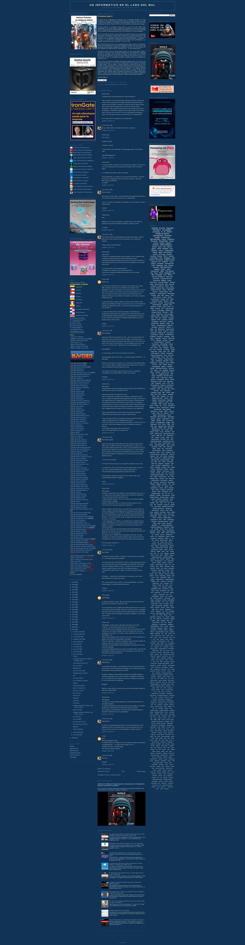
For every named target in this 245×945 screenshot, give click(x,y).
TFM (162, 622)
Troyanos (168, 342)
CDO (152, 383)
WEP (161, 661)
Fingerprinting (169, 250)
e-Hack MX (78, 303)
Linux (106, 84)
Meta (155, 461)
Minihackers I (80, 370)
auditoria (159, 665)
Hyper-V (162, 609)
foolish (167, 437)
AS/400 (162, 678)
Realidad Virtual (154, 478)
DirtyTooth (154, 428)
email (167, 510)
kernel (168, 445)
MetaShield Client (164, 545)
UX (158, 553)
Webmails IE (158, 753)
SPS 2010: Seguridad (81, 565)
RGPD (151, 736)
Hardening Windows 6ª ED (82, 555)
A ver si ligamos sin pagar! (80, 680)
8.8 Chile (78, 290)
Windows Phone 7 (165, 755)
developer (167, 336)
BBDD (172, 558)
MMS (159, 719)
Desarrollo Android (81, 529)
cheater (166, 626)
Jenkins (151, 714)
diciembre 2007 (77, 631)
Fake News (154, 351)
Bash (152, 560)
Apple (160, 252)
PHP (159, 319)
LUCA (153, 265)
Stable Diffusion (168, 517)
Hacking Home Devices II (83, 374)
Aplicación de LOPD (80, 569)
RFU (173, 734)
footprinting (159, 375)
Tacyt (160, 347)
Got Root (78, 492)
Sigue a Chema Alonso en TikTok (82, 157)
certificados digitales (159, 445)
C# (172, 577)
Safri (171, 740)
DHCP (171, 603)
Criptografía (167, 273)
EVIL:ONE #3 (80, 428)
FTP (167, 475)
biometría (159, 349)
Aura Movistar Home (165, 684)
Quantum (160, 336)
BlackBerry (154, 525)
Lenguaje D (164, 715)
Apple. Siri (165, 682)
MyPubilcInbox (154, 549)
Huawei (165, 706)
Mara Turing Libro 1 (81, 421)
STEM (156, 740)
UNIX (155, 553)
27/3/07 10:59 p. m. (108, 731)
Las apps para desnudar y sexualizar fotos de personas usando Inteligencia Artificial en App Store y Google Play (126, 834)
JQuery (166, 712)
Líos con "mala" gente (79, 670)
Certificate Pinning (164, 501)
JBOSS (152, 611)
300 (74, 675)
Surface (152, 659)
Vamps (159, 572)
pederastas (158, 672)
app (152, 437)
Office (156, 347)
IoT (173, 306)
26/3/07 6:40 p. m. (108, 693)
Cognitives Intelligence (156, 527)
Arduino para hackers (82, 340)
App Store (156, 482)
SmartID (172, 504)
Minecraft (153, 723)
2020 (73, 597)
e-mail (171, 262)
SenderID (159, 504)
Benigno (75, 683)
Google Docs (153, 702)
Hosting (159, 585)
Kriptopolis (76, 698)
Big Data (78, 389)
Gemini (154, 310)
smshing (164, 600)
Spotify (161, 411)
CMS (159, 491)
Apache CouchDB (162, 680)
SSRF (167, 551)
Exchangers (171, 695)
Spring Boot (79, 453)
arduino (159, 418)
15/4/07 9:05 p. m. (108, 751)
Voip (172, 383)
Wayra (172, 331)
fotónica (162, 596)
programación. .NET (155, 783)
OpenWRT (154, 732)
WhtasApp (165, 753)
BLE (168, 439)
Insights (166, 708)
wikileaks (170, 394)
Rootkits (158, 495)
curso (157, 377)
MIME (155, 719)
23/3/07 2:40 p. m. (108, 230)
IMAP (158, 643)
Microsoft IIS (165, 588)
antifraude (172, 553)
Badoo (172, 684)
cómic (164, 383)
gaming (165, 340)
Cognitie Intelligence (169, 579)
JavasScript (171, 712)
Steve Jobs (154, 463)
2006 (73, 738)
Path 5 (164, 424)
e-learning (160, 629)
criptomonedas (163, 291)
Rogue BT (158, 656)
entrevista (158, 465)
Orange (171, 588)
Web (167, 751)
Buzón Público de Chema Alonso (82, 152)
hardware (160, 286)
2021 (73, 594)
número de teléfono (158, 598)
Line (161, 646)
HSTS (159, 516)
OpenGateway (156, 430)
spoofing (170, 321)
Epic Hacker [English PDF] (83, 512)
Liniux (155, 717)
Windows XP (161, 333)
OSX (154, 615)
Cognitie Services (169, 689)
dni (170, 594)
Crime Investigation (81, 481)
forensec (173, 766)
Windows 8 (161, 329)
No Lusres (168, 727)
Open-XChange (158, 730)
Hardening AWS (80, 395)
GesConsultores (161, 700)
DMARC (159, 562)
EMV (158, 581)
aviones (155, 594)
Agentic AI (162, 402)
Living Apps (160, 310)
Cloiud (162, 689)
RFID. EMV (167, 734)
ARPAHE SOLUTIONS (81, 315)
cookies (162, 510)
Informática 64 (162, 415)
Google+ (152, 564)
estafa (170, 762)
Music (172, 502)
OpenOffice (171, 417)
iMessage (153, 521)
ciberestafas (163, 344)
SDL (170, 656)
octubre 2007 (77, 636)
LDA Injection (172, 714)
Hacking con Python (81, 507)
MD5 (152, 719)
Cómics (153, 263)
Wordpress (155, 321)
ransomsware (167, 598)
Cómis (159, 691)
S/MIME (158, 551)
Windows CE (166, 661)
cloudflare (155, 327)
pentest (154, 247)
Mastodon (152, 495)
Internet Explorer (163, 282)
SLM (166, 478)
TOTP (153, 377)
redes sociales (168, 314)
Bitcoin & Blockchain (81, 484)
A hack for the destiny (82, 477)
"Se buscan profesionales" (109, 459)
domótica (159, 499)
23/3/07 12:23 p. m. (108, 130)
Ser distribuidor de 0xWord (77, 318)
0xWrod (168, 676)
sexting (173, 445)
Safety (166, 740)
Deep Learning (159, 284)
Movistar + (166, 312)
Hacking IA (79, 365)
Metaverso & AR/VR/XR (82, 387)
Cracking (171, 318)
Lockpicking (165, 646)
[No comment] (77, 693)
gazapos (159, 770)
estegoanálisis (166, 465)
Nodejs (172, 566)
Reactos (168, 616)
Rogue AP (153, 551)
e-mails (153, 413)
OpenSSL (164, 484)
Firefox (159, 306)
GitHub (156, 405)
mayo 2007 (76, 649)
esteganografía (156, 366)
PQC (163, 448)
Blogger (168, 422)
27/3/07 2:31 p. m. (108, 714)
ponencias (161, 781)
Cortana (154, 562)
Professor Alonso (76, 324)
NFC (165, 428)
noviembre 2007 (78, 634)
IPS (166, 643)
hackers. (164, 770)
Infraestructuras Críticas (82, 488)
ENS (173, 422)
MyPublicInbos (154, 725)
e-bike (170, 628)
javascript (153, 333)
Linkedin (154, 400)
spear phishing (155, 439)
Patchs (157, 568)
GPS (156, 318)
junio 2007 (76, 646)
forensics (154, 402)
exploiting (165, 304)
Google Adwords (170, 700)
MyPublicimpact (74, 750)
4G (153, 501)
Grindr (166, 702)
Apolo (163, 635)
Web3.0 (164, 572)
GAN (164, 446)
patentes (156, 512)
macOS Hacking (80, 483)
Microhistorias (80, 535)
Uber (165, 622)
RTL (163, 616)
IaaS (152, 644)
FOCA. (156, 697)
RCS (161, 654)
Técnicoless (155, 344)
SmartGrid (152, 743)
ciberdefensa (169, 534)
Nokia (168, 650)
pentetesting (154, 781)
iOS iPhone (154, 773)
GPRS (172, 316)
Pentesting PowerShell (82, 503)
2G (170, 538)
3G (161, 413)
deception (161, 573)
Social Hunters (80, 406)
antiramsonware (153, 758)
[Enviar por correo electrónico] (98, 80)
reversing (163, 389)
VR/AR (168, 392)
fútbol (171, 510)
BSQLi (158, 452)
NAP (161, 650)
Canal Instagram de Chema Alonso (82, 192)
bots (171, 357)
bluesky (165, 758)
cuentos (162, 437)
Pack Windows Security (77, 331)
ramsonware (170, 783)
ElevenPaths (163, 241)
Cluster (78, 501)
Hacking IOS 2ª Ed (81, 522)
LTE (163, 611)
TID (152, 370)
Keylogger (156, 646)
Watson (163, 751)
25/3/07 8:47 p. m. (108, 433)
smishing (153, 786)
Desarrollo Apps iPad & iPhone (84, 544)
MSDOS (152, 484)
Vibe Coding (157, 506)
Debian (153, 420)
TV (162, 486)
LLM (164, 247)
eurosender (161, 764)
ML (160, 405)
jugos (164, 775)
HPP (171, 583)
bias (155, 426)
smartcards (157, 633)
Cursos (155, 243)
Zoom (156, 573)
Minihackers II (80, 369)
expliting (158, 766)
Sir (173, 740)
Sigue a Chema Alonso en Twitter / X (83, 169)
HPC (152, 704)
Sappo (163, 531)
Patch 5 (165, 732)
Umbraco (164, 749)
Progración (153, 734)
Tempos (159, 256)
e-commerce (169, 420)
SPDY (165, 738)
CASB (153, 687)
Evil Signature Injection (163, 695)
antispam (171, 411)
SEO (158, 389)
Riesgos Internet (80, 462)
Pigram (165, 568)
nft (156, 374)
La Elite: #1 (80, 436)
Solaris (172, 743)
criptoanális (156, 760)
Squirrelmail (169, 658)
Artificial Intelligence (166, 245)
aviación (172, 592)
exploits (154, 346)
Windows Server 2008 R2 (163, 663)
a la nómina (113, 63)
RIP (155, 736)
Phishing (153, 286)
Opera (164, 461)
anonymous (169, 508)
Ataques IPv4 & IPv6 (82, 346)
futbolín (154, 770)
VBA (168, 749)
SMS (171, 312)
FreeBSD (155, 699)
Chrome (171, 340)
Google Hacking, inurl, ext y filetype (119, 910)
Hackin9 (154, 585)
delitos (167, 536)
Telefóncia (159, 747)
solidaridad (165, 674)
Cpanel (160, 603)
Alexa (161, 390)
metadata (164, 319)
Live (160, 587)
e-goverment (164, 377)
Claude (173, 349)
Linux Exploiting (80, 520)
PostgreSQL (171, 568)
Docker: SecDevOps (81, 468)
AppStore (168, 558)
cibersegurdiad (171, 665)
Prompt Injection (159, 342)
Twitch (154, 661)
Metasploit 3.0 (77, 668)
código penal (158, 667)
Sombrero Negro (80, 410)
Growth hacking (159, 564)
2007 (73, 629)
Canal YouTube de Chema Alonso (82, 189)
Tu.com (165, 405)
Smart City (166, 504)
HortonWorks (153, 643)
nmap (151, 512)
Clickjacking (165, 491)
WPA (152, 592)
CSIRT (157, 687)
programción (164, 783)
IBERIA (169, 706)
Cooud (154, 691)
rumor (160, 785)
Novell (161, 529)
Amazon (164, 338)
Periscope (170, 732)
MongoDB (167, 566)
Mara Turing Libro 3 (81, 417)
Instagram (157, 372)
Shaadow (172, 618)
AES (158, 558)
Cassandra (170, 687)
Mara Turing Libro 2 (81, 419)
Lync (173, 717)
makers (171, 377)
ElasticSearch (170, 693)
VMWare (170, 622)
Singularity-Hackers (75, 753)
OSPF (152, 729)
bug (151, 273)
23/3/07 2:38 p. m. (108, 210)
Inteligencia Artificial (162, 233)
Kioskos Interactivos (168, 544)
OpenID (165, 730)
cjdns (152, 667)
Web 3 (170, 751)
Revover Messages (165, 736)
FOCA (165, 256)
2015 (73, 609)
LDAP (160, 351)
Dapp (152, 605)
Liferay (169, 715)
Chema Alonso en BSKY (80, 175)
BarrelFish (152, 685)
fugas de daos (169, 768)
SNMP (163, 551)
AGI (172, 676)
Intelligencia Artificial (158, 712)
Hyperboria (167, 609)
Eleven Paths (168, 252)
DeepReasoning (155, 493)
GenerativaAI (154, 700)
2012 (73, 617)
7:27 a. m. (122, 82)
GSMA (155, 476)
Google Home (164, 454)
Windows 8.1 (157, 458)
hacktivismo (170, 385)
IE (172, 609)
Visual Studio (165, 471)
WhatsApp (159, 265)
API (169, 389)
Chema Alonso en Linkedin (80, 180)
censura (162, 534)
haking (172, 669)
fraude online (170, 329)
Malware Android (80, 498)
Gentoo (172, 607)
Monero (162, 566)
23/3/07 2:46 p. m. (108, 247)
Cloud (160, 331)
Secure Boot (166, 618)
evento (164, 450)
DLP (171, 501)
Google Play (154, 323)
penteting (172, 631)
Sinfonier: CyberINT (81, 496)
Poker (170, 615)
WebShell (152, 753)
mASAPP (166, 555)
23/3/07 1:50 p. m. (108, 185)
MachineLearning (154, 648)
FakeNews (170, 366)
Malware (168, 243)
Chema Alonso (106, 125)
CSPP (151, 433)
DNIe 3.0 (164, 562)
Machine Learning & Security (84, 456)
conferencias (165, 237)
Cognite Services (160, 579)
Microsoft (156, 267)
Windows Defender (155, 755)
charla (153, 375)
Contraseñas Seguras (79, 685)
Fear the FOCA (76, 322)
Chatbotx (158, 689)
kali (156, 329)
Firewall (152, 368)
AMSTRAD (167, 431)
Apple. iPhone (171, 682)
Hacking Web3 (80, 393)
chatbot (165, 364)
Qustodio (157, 654)
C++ (173, 685)
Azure (167, 362)
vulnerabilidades (160, 422)
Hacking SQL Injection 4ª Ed (84, 548)
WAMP (153, 751)
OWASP (166, 469)
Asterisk (168, 635)
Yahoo (158, 407)
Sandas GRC (161, 570)
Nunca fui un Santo (78, 690)
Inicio (123, 771)
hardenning (153, 771)
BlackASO (157, 601)
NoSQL (166, 549)
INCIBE (162, 643)
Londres (164, 717)
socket (158, 786)
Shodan (164, 318)
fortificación (159, 314)
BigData (163, 280)
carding (157, 534)
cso (156, 536)
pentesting (156, 232)
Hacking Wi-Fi (80, 427)
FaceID (170, 542)
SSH (172, 424)
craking (151, 760)
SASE (152, 738)
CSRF (160, 446)
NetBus (163, 727)
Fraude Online (79, 557)
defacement (161, 536)
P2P (171, 402)
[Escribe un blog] (100, 80)
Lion (169, 502)
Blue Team (171, 426)
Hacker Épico (79, 537)
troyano (166, 398)
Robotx (172, 736)
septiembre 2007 (78, 639)
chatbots (157, 437)
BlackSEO (167, 390)
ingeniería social (162, 426)
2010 (73, 622)
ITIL (156, 708)
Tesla (151, 553)
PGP (159, 424)
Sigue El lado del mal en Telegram (82, 155)
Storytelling (79, 397)
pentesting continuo (163, 521)
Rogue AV (153, 656)
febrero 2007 (77, 732)
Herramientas (170, 288)
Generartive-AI (168, 699)
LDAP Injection (156, 357)
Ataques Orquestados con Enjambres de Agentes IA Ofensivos (126, 920)
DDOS (152, 467)
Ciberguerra (79, 378)
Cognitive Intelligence (158, 276)
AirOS (172, 678)
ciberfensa (164, 665)
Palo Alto (165, 615)
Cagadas (152, 579)
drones (157, 431)
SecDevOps (170, 461)
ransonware (159, 674)
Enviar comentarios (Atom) (113, 775)
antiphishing (170, 435)
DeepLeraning (155, 693)
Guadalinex (171, 702)
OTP (152, 443)
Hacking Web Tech (81, 494)
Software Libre (114, 84)
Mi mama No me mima (79, 721)
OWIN (159, 729)
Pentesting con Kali (82, 338)
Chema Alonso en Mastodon (81, 172)
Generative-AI (169, 263)
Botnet (167, 379)
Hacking (154, 228)
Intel (169, 476)
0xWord (72, 746)
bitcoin (164, 290)
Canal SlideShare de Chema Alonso (83, 186)
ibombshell (165, 499)
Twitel (160, 404)
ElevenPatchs (153, 695)
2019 (73, 599)
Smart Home (168, 448)
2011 (73, 619)
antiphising (170, 624)
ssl (156, 359)
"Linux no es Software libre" (109, 345)
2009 (73, 624)
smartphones (158, 600)
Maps (157, 566)
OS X (159, 461)
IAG (170, 564)
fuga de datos (169, 308)
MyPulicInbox (153, 727)
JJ (102, 736)
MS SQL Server (168, 375)
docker (171, 344)
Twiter (168, 747)
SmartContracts (161, 325)
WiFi (166, 284)
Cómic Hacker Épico (81, 505)
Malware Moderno (81, 413)
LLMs (161, 258)
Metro (172, 721)
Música (170, 275)
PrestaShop (153, 570)
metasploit (159, 275)
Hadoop (165, 516)
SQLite (165, 456)
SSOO (158, 658)
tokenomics (153, 303)
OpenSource (154, 411)
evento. (166, 764)
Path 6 (152, 590)
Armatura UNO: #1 (82, 445)
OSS (156, 729)
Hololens (152, 706)
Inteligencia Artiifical (169, 644)
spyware (171, 480)
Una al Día (78, 561)
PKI (169, 484)
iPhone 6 (152, 631)
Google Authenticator (156, 441)
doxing (152, 431)
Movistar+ (171, 368)
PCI (157, 615)
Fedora (167, 607)
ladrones (152, 575)
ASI (166, 678)
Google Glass (155, 583)
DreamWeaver (162, 693)
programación (162, 293)
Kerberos (152, 566)
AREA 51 (78, 306)
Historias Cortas (80, 391)
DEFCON (168, 452)
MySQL (171, 319)
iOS (159, 262)
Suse (172, 620)
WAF (171, 486)
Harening (171, 704)
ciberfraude (153, 628)
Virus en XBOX (77, 719)
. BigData (159, 676)
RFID (172, 476)
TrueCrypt (154, 572)
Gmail (169, 306)
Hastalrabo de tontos (168, 441)
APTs (173, 575)
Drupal (172, 527)
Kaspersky (158, 611)
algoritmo (167, 463)
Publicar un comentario (104, 768)
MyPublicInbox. (162, 725)
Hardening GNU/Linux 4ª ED (83, 526)
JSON (166, 585)
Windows (154, 250)
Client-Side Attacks (81, 475)
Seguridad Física (157, 301)
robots (152, 359)
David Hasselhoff (164, 460)
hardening (155, 245)
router (173, 598)
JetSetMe (157, 714)
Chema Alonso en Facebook (81, 177)
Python (163, 269)
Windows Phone (164, 497)
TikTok (167, 430)
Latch (160, 247)
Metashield (153, 417)
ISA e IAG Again (77, 710)
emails (166, 762)
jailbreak (153, 319)
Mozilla (170, 547)
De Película (76, 703)
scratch (171, 521)
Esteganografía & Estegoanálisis (85, 516)
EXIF (154, 639)
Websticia (160, 463)
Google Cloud (158, 433)
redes (168, 269)
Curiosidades (166, 230)
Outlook (171, 469)
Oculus (163, 729)
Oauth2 (153, 435)
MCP (166, 611)
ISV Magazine (171, 643)
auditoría (157, 269)
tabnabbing (170, 786)
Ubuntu (168, 327)
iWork (161, 555)
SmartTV (166, 331)
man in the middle (160, 631)
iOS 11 (168, 771)
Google (157, 237)
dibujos (170, 364)
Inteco (170, 708)
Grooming (154, 544)
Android (155, 252)
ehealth (158, 473)
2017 (73, 604)
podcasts (153, 306)
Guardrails (166, 583)
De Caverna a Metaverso (83, 400)
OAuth (158, 448)
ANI (155, 678)
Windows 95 (157, 592)
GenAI (159, 248)
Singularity (163, 620)
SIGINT (161, 738)
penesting (171, 777)
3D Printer (163, 439)
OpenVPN (152, 568)
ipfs (173, 671)
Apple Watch (163, 577)
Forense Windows (80, 570)
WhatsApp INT (80, 399)
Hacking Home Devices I (83, 382)
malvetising (169, 775)
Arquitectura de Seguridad (83, 380)
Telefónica (170, 239)
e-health (152, 473)
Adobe (157, 489)
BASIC (159, 523)
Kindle (166, 714)
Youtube (153, 295)
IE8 (163, 585)
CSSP (165, 687)
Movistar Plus (165, 372)
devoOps (171, 667)
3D (171, 465)
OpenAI (162, 323)
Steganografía (170, 531)
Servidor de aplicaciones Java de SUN (133, 54)
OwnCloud (160, 732)
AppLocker (152, 682)
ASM (156, 501)
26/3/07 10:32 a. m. (108, 618)
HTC (155, 704)
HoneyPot (160, 544)
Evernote (162, 639)
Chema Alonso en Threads (80, 163)
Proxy (163, 357)
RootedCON (163, 590)
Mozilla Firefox (162, 400)
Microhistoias (171, 648)
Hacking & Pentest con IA (83, 372)
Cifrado (152, 288)
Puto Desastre (77, 716)
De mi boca (168, 691)
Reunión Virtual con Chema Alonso (82, 150)
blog (171, 301)
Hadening (166, 704)
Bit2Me (172, 362)
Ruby (168, 424)
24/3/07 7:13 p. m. (108, 326)
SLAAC (158, 531)
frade (153, 768)
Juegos (162, 299)
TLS (152, 506)
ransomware (160, 379)
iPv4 (152, 331)
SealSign (152, 471)
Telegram (158, 340)
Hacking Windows (81, 473)
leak (156, 331)
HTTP (152, 340)
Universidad (154, 258)
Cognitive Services (166, 278)
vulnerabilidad (171, 600)
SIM (161, 456)
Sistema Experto (155, 742)
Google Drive (170, 581)
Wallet (167, 532)
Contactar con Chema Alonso (81, 147)
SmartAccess (163, 742)
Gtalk (153, 609)
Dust (155, 394)
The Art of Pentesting (82, 385)
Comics (160, 250)
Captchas (166, 413)
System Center (155, 622)
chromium (171, 626)
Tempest (158, 471)
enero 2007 (76, 734)
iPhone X (169, 671)
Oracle (168, 323)
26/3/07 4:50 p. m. (108, 655)
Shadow (153, 620)
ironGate (160, 775)
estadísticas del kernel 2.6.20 (128, 637)
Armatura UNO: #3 (82, 441)
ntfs (161, 777)
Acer (169, 678)
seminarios (152, 558)
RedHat (162, 478)
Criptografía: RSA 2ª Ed (82, 527)
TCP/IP (173, 495)
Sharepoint (172, 478)
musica (167, 631)
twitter (162, 271)
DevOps (158, 420)
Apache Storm (171, 680)
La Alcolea (76, 700)
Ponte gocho (76, 695)
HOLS (157, 609)
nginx (151, 598)
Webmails (170, 400)
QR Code (171, 549)
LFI (172, 493)
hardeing (170, 770)
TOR (160, 364)
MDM (152, 545)
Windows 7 (153, 293)
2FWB (154, 523)
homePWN (152, 671)
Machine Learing (170, 719)
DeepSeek (158, 383)
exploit (164, 297)
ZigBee (170, 756)
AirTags (170, 633)
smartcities (163, 512)
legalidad (165, 370)
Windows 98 (171, 753)
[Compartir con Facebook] (104, 80)
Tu (150, 661)
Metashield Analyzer (160, 613)
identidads (154, 775)
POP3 (160, 615)
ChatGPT (165, 262)
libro (171, 304)
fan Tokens (166, 349)
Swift (157, 659)
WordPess (159, 756)
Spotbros (158, 745)
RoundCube (165, 656)
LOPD (160, 381)
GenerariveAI (161, 699)
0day (158, 413)
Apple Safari (163, 482)
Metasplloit (167, 721)
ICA (169, 516)
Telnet (164, 747)
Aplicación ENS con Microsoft (84, 550)
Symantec (161, 659)
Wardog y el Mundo (81, 531)
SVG (160, 740)
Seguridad (171, 456)
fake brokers (163, 669)
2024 (73, 587)
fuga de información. (160, 768)
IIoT (173, 706)
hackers (169, 247)
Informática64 (157, 409)
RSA (163, 420)
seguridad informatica (167, 785)
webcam (164, 394)
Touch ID (172, 659)
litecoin (156, 575)
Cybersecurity (165, 407)
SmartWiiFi (158, 743)
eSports (165, 629)
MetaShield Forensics (156, 588)
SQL (172, 590)
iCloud (157, 555)
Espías (152, 607)
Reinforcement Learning (168, 654)
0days (168, 512)
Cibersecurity (170, 560)
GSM (171, 398)
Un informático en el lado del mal (123, 5)
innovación (156, 278)
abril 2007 (76, 651)
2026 (73, 582)
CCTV (163, 601)
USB (151, 426)
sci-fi (172, 437)
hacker (165, 404)
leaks (162, 473)
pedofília (165, 777)
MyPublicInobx (155, 650)
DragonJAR (78, 287)
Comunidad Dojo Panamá (82, 309)
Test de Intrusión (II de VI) (80, 724)
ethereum (163, 385)
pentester (153, 379)
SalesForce (159, 618)
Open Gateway (167, 409)
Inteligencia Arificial (159, 644)
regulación (153, 538)
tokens (167, 295)
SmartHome (169, 353)
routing (152, 600)
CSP (161, 687)
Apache (160, 303)
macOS (154, 387)
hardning (159, 771)
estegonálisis (154, 764)
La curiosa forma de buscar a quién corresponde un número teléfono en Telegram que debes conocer (125, 864)
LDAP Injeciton (153, 715)
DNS (164, 306)
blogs (152, 308)
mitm (165, 275)
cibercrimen (153, 282)
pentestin (171, 555)
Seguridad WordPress (82, 490)
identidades (170, 773)
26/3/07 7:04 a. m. (108, 590)
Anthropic (162, 558)
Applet (169, 577)
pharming (153, 674)
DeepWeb (157, 467)
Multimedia (159, 469)
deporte (153, 499)
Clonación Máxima (78, 729)
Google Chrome (156, 312)
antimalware (164, 316)
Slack (168, 620)
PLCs (151, 504)
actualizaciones (163, 624)
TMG (152, 747)
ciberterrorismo (155, 480)
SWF (163, 740)
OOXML (163, 353)
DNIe (172, 439)
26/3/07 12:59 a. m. (108, 545)
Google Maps (153, 516)
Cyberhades (73, 757)
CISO (173, 431)
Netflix (154, 448)
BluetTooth (168, 685)
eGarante (167, 573)
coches (172, 471)
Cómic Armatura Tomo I (82, 464)
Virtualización (154, 519)
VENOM (172, 749)
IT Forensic (78, 299)
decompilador (165, 667)
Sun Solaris (123, 84)
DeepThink (165, 605)
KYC (152, 646)
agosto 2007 (77, 641)
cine (160, 370)
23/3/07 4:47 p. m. (108, 275)
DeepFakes (171, 293)
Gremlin (156, 529)
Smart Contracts (167, 443)
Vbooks (166, 486)
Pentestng (159, 652)
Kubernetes (79, 408)
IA (164, 232)
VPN (168, 383)
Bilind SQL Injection (160, 685)
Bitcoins (166, 301)
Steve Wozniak (166, 495)
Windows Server (156, 290)
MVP (168, 467)
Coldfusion (153, 581)
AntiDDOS (163, 489)
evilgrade (171, 629)
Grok (161, 583)
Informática (160, 708)
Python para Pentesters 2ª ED (84, 509)
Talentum (166, 347)
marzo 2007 (76, 654)
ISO (153, 708)
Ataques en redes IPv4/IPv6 (83, 546)
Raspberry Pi (79, 430)
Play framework (166, 652)
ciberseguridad (158, 235)
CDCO (154, 542)
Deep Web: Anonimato (82, 499)
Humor (171, 241)
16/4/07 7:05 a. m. (108, 764)
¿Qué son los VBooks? (77, 337)
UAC (154, 349)
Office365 (170, 428)
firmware (167, 766)
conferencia (154, 334)
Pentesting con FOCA (82, 518)
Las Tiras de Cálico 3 (82, 384)
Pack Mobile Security (76, 329)
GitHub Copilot (162, 476)
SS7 (154, 618)
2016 (73, 607)
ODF (171, 374)
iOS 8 (173, 771)
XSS (162, 295)
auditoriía (160, 758)
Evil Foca (155, 364)
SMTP (154, 517)
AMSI (166, 633)
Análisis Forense (80, 471)
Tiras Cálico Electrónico (83, 449)
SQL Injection (169, 271)
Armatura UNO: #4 (82, 440)
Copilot (162, 542)
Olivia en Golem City (83, 376)
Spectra (171, 256)
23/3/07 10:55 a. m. (108, 121)
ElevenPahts (171, 482)
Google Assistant (162, 641)
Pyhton (157, 590)
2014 (73, 612)
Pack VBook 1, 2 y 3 (76, 342)
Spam (156, 273)
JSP (173, 564)
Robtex (172, 616)
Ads (151, 482)
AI (162, 232)
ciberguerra (170, 333)
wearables (153, 676)
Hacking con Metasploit (82, 470)
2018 (73, 602)
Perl (162, 568)
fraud (169, 669)
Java (151, 347)
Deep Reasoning (155, 454)
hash (166, 596)
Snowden (168, 743)
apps (152, 361)
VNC (158, 661)
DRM (171, 637)
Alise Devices (158, 635)
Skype (159, 443)
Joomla (169, 415)
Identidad (165, 248)
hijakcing (164, 771)
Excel (165, 355)
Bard (167, 402)
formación (154, 241)
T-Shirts (75, 656)
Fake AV (163, 607)
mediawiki (153, 777)
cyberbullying (154, 488)
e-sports (161, 488)
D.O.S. (163, 452)
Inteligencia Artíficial (164, 710)
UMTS (162, 532)
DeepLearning (168, 387)
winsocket (166, 788)
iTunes (164, 773)
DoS (162, 493)
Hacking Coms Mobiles (82, 552)
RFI (155, 504)
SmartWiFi (154, 404)
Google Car (163, 581)
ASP (153, 540)
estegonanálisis (155, 596)
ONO (173, 727)
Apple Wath (158, 682)
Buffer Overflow (158, 514)
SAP (151, 618)
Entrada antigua (141, 771)
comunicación (161, 594)
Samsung (159, 517)
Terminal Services (169, 359)
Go (152, 529)
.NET (152, 318)
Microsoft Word (159, 547)
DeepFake (166, 527)
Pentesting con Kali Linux (83, 524)
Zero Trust (165, 592)
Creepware (166, 603)
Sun (164, 435)
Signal (157, 620)
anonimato (161, 362)
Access (153, 577)
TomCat (166, 659)
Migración (75, 726)
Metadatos (167, 258)
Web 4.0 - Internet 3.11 (79, 688)
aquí (126, 497)
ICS (165, 502)
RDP (155, 443)
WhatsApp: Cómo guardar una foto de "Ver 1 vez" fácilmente (126, 843)
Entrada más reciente (103, 771)
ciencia (152, 536)
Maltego (170, 587)
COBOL (155, 637)
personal (154, 262)
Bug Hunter (79, 363)
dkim (171, 430)
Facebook (160, 263)
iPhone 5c (158, 671)
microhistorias (169, 334)
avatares (172, 497)
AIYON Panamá (80, 312)
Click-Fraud (171, 514)
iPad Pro (160, 773)
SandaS (172, 551)
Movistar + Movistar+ (161, 723)
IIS (160, 318)
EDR (166, 542)
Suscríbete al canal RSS (80, 183)
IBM (163, 392)
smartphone (158, 361)
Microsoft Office (162, 417)
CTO (165, 560)
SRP (169, 738)
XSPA (164, 519)
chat (171, 396)
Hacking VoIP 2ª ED (81, 533)
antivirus (153, 418)
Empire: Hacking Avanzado (83, 447)
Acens (157, 577)
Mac (164, 381)
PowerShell (156, 280)
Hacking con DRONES (82, 479)
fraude (169, 280)
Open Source (157, 297)
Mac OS (163, 719)
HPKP (168, 641)
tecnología (154, 446)
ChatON (153, 689)
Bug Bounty (79, 425)
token (164, 351)
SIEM (157, 738)
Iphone (154, 248)
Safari (158, 486)
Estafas (171, 265)
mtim (158, 777)
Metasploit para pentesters (85, 539)
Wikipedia (166, 553)
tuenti (172, 418)
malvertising (162, 575)
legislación (170, 381)
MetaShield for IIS (163, 648)
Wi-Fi (160, 519)
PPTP (173, 516)
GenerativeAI (155, 271)
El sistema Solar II (78, 678)
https (159, 346)
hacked (161, 334)
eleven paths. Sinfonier (158, 762)
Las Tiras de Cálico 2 (82, 404)
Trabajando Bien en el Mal (80, 673)
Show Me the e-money (82, 434)
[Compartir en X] (102, 80)
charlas (162, 243)
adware (156, 370)
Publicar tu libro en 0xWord (77, 282)
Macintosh (164, 587)
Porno (166, 529)
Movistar (171, 284)
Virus (151, 458)
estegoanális (157, 669)
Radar (158, 736)
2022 (73, 592)
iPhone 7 (164, 671)
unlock (157, 788)
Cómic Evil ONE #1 (81, 458)
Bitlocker (171, 540)
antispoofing (170, 519)
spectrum (163, 786)
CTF (158, 542)
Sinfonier (163, 396)
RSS (159, 394)
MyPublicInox (170, 725)
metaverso (165, 346)
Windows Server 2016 (82, 348)
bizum (161, 626)
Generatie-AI (154, 641)
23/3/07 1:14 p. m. (108, 158)
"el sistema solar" (125, 41)
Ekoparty (78, 296)
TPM (155, 747)
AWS (153, 489)
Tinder (158, 532)
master (171, 499)
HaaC (161, 502)
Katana (161, 714)
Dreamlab (78, 293)
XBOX (166, 411)
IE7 (169, 493)
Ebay (157, 639)
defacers (166, 628)
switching (169, 575)
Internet (155, 254)
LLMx (159, 715)
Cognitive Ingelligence (167, 525)
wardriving (160, 538)
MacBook (158, 484)
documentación (155, 385)
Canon (160, 637)
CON (172, 295)
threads (171, 674)
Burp (172, 635)
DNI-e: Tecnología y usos (82, 563)
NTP (173, 613)
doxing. (169, 760)
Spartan (153, 745)
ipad (158, 295)
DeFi (173, 452)
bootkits (152, 555)
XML (168, 572)
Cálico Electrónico (77, 325)
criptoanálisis (165, 418)
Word (172, 663)
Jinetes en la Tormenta (82, 423)
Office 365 (159, 435)
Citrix (172, 336)
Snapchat (167, 570)
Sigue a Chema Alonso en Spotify (82, 166)
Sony (172, 570)
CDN (167, 601)
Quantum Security (81, 367)
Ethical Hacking (80, 344)
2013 (73, 614)
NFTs (172, 372)
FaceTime (170, 562)
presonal (171, 781)
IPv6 (167, 299)
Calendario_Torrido (156, 392)
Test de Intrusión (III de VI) (80, 663)
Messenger (170, 446)
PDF (167, 357)
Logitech (159, 717)
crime (167, 594)
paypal (172, 536)
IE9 (152, 461)
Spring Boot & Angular (82, 460)
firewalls (172, 573)
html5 (165, 488)
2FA (170, 291)
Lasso (170, 585)
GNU (157, 502)
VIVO (161, 553)
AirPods (157, 540)
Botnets (160, 359)
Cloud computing (169, 303)
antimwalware (153, 665)
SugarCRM (171, 745)
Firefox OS (166, 697)
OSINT (78, 432)
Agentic (163, 366)
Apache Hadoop (163, 540)
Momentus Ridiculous (168, 433)
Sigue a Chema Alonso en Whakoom (83, 160)
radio (171, 346)
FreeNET (171, 639)
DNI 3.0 (163, 691)
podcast (157, 308)
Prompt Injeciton (160, 734)
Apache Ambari (153, 680)
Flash (166, 639)
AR (158, 678)
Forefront (163, 467)
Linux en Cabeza (77, 665)
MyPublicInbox (74, 748)
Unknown (104, 595)
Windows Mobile (154, 497)
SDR (168, 590)
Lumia (169, 717)
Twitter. (172, 747)
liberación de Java (138, 55)
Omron (167, 729)
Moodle (166, 547)
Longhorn (172, 646)
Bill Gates (169, 523)
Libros (164, 239)
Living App (158, 338)
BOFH (163, 523)
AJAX (152, 678)
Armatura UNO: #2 (82, 443)
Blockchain (169, 276)
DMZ (170, 491)
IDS (166, 493)
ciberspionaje (155, 510)
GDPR (160, 428)
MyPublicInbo (170, 723)
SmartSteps (163, 658)
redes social (155, 785)
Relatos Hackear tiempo (82, 415)
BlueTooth (172, 338)
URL (160, 749)
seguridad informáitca (168, 557)
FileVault (161, 697)
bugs (171, 286)
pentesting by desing (156, 557)
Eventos (162, 228)
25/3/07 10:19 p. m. (108, 484)
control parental (155, 460)
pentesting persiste (167, 779)
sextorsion (171, 488)
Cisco (165, 514)
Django (171, 605)
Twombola (152, 749)
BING (172, 299)
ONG (157, 456)
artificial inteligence (154, 626)
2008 (73, 627)
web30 (166, 538)
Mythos (161, 549)
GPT (162, 308)
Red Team (78, 466)
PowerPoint (153, 616)
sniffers (152, 422)
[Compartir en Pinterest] (106, 80)
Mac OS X (162, 327)
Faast (151, 338)
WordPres (165, 756)
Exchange (157, 607)
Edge (172, 460)
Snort (163, 743)
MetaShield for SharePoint (157, 721)
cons (153, 314)
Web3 (161, 273)
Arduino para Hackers (82, 455)
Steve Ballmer (164, 745)
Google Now (160, 702)
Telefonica (152, 532)
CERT (151, 637)
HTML (153, 396)
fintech (162, 766)
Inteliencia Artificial (154, 710)
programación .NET (157, 398)
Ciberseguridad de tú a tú (83, 402)
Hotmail (172, 407)
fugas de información (156, 355)
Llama (171, 361)
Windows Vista (160, 288)
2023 (73, 589)
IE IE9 (169, 297)
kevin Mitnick (164, 480)
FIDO (152, 697)
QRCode (159, 616)
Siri (168, 396)
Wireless (170, 325)
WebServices (155, 624)
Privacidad (168, 235)
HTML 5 (166, 564)
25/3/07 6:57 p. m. (108, 379)
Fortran (171, 697)
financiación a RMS (103, 57)
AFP (162, 633)
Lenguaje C (155, 587)
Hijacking (165, 361)
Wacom (158, 751)
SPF (162, 430)
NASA (159, 727)
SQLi (158, 396)
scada (161, 431)
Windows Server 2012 (82, 541)
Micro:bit (169, 613)
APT (168, 351)
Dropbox (152, 502)
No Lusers (162, 254)
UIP (157, 749)
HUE (172, 641)
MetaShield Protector (161, 368)
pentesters (160, 387)
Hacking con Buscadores (82, 559)
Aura (165, 265)
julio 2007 (76, 644)
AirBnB (152, 601)
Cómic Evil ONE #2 (82, 451)
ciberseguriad (171, 758)
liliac (153, 672)
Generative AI (155, 299)
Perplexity (153, 389)
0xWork (164, 676)
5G (173, 538)
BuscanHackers (158, 560)
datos (153, 374)
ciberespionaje (156, 304)
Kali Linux (171, 355)
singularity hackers (164, 374)
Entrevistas (159, 260)
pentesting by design (157, 779)
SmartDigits (170, 742)
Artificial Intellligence (155, 684)
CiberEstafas (79, 412)
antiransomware (156, 450)
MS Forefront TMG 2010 (82, 567)
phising (151, 633)
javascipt (171, 596)
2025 (73, 584)
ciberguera (159, 628)
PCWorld (153, 336)
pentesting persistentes (167, 672)
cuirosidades (163, 760)
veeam (161, 788)
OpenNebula (171, 730)
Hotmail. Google (158, 706)
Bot (166, 473)
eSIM (151, 669)
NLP (164, 650)
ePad (173, 760)
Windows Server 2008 (168, 506)
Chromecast (165, 637)
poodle (166, 781)
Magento (157, 545)
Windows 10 (169, 310)
